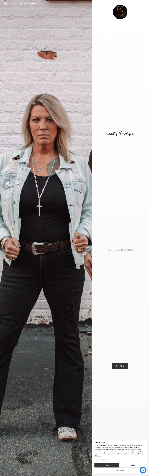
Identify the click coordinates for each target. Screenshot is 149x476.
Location (23, 4)
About (14, 4)
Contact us (34, 4)
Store (6, 4)
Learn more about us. (100, 460)
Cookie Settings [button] (119, 471)
